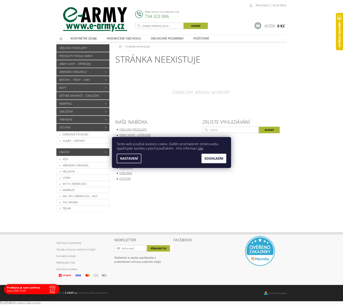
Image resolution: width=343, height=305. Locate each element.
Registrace (280, 5)
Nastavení (129, 158)
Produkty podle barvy (75, 56)
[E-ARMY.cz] (95, 19)
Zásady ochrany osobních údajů (75, 249)
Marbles (69, 190)
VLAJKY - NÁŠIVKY (74, 141)
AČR (65, 159)
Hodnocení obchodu (124, 38)
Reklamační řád (65, 262)
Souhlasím (213, 158)
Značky (64, 152)
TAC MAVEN (70, 202)
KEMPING (65, 103)
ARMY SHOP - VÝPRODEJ (75, 64)
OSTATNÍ (65, 127)
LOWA (66, 178)
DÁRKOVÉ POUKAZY (76, 134)
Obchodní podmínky (167, 38)
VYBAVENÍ (65, 119)
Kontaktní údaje (84, 38)
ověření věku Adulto (28, 303)
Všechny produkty (73, 48)
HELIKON (69, 171)
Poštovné (201, 38)
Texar (67, 208)
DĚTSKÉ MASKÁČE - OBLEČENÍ (79, 95)
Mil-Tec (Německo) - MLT (80, 196)
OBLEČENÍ (66, 111)
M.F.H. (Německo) (75, 184)
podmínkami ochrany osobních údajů (137, 261)
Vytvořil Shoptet (277, 293)
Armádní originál (76, 165)
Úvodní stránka (61, 38)
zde (200, 148)
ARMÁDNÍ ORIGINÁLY (73, 72)
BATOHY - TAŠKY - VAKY (74, 80)
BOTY (62, 88)
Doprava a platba (66, 269)
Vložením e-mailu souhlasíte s (137, 259)
